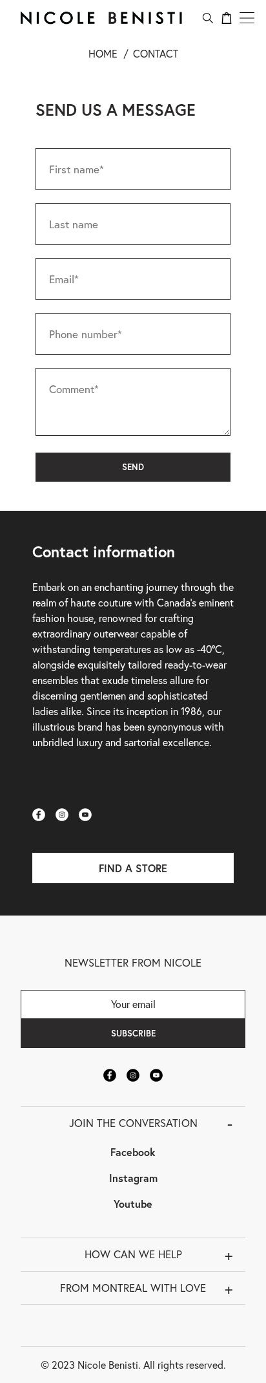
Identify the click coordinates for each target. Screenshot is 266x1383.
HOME (103, 53)
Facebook (133, 1152)
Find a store (133, 868)
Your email (133, 1004)
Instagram (133, 1178)
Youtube (133, 1203)
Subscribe (133, 1033)
